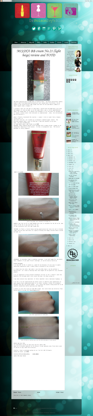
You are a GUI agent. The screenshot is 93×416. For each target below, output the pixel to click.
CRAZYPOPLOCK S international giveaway (72, 212)
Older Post (60, 392)
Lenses (66, 42)
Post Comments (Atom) (26, 395)
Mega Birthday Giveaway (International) (75, 127)
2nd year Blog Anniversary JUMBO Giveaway (75, 120)
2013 (69, 153)
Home (16, 42)
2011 (69, 245)
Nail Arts (73, 42)
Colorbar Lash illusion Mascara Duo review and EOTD (74, 225)
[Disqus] (39, 373)
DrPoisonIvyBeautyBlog (24, 354)
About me (23, 42)
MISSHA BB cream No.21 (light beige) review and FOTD (74, 172)
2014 (69, 151)
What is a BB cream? (73, 186)
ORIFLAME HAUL (72, 194)
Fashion (52, 42)
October (71, 160)
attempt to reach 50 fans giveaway (75, 140)
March (70, 239)
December (71, 157)
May (70, 170)
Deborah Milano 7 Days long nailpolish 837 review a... (74, 219)
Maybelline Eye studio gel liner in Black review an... (74, 191)
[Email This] (33, 354)
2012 (69, 155)
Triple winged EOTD (73, 188)
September (71, 162)
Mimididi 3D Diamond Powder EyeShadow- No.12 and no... (73, 231)
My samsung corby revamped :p (73, 181)
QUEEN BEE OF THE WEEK (74, 178)
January (71, 243)
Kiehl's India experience (72, 235)
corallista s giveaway (74, 222)
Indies (45, 42)
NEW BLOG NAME (72, 184)
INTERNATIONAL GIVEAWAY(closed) (75, 114)
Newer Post (17, 392)
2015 (69, 150)
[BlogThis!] (34, 354)
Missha (24, 355)
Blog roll (31, 42)
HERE (37, 124)
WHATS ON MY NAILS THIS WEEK (73, 203)
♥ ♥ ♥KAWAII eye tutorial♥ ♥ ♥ (72, 216)
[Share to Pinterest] (38, 354)
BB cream (20, 355)
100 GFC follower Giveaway (73, 176)
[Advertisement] (46, 36)
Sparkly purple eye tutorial (73, 228)
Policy (38, 42)
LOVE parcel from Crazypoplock (73, 200)
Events (59, 42)
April (70, 238)
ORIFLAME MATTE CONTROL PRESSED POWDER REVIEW (73, 197)
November (71, 158)
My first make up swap (74, 183)
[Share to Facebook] (36, 354)
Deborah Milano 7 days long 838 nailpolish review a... (74, 206)
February (71, 241)
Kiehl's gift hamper (73, 209)
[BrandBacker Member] (72, 260)
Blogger (57, 412)
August (70, 164)
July (70, 166)
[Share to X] (35, 354)
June (70, 168)
